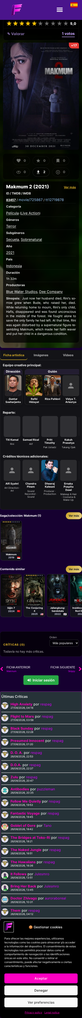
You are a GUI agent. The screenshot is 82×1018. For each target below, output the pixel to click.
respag (46, 704)
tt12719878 (54, 200)
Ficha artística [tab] (13, 355)
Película (12, 213)
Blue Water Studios (21, 291)
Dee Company (51, 291)
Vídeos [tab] (68, 355)
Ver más (70, 187)
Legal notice (51, 1012)
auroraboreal (55, 898)
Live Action (30, 213)
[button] (60, 10)
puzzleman (46, 789)
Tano (48, 825)
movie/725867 (31, 200)
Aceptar (41, 978)
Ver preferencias (41, 1002)
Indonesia (14, 266)
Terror (11, 226)
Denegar (41, 990)
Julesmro (41, 874)
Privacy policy (33, 1012)
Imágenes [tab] (41, 355)
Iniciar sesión (44, 680)
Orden (53, 637)
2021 (10, 252)
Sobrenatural (31, 239)
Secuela (12, 239)
